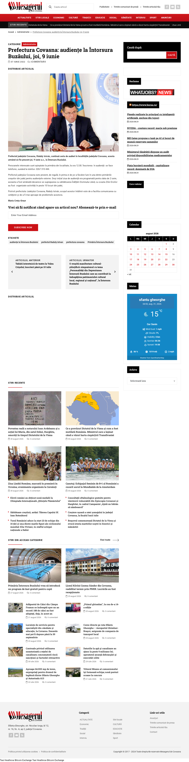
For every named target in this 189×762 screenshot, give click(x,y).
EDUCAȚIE (100, 17)
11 (138, 254)
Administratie (23, 32)
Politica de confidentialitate (53, 751)
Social (113, 17)
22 (166, 259)
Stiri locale (42, 17)
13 (152, 254)
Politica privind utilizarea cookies (23, 751)
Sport (153, 17)
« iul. (129, 274)
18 (138, 259)
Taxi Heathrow (7, 760)
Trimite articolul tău (151, 7)
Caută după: (134, 47)
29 (166, 265)
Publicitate (104, 7)
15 (166, 254)
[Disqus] (63, 338)
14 (159, 254)
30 (173, 265)
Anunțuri (166, 17)
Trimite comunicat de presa (162, 723)
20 (152, 259)
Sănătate (126, 17)
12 (145, 254)
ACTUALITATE (24, 17)
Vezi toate (105, 540)
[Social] (167, 7)
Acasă (11, 32)
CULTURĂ (73, 17)
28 (159, 265)
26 (145, 265)
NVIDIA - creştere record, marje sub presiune (152, 128)
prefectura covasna (75, 242)
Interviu (140, 17)
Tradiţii (86, 17)
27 (152, 265)
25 (138, 265)
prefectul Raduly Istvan (52, 242)
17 (131, 259)
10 (131, 254)
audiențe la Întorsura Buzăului (24, 242)
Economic (58, 17)
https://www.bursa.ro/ (144, 104)
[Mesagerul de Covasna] (25, 6)
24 (131, 265)
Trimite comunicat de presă (126, 7)
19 (145, 259)
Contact (153, 732)
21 (159, 259)
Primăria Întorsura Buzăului (101, 242)
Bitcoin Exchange (23, 760)
